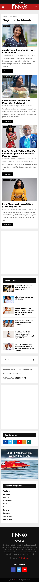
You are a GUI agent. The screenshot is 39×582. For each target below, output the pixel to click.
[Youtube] (24, 569)
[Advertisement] (19, 252)
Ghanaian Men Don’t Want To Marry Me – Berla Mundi (16, 102)
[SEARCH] (33, 360)
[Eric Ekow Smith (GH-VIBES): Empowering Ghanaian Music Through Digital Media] (8, 334)
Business (6, 513)
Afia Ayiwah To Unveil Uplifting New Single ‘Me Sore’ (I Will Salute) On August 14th (24, 311)
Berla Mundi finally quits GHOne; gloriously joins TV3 (17, 205)
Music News (7, 500)
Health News (7, 519)
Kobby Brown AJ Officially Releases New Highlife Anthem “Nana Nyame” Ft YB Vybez (24, 347)
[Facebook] (13, 569)
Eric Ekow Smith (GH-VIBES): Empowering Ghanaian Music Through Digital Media (24, 335)
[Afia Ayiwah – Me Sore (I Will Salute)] (8, 299)
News (5, 504)
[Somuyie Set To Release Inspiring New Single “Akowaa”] (8, 323)
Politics (6, 497)
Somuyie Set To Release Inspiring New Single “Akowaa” (24, 323)
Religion (6, 510)
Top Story (13, 127)
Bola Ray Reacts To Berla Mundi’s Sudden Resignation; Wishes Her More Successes (18, 153)
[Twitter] (19, 569)
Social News (7, 516)
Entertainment (7, 76)
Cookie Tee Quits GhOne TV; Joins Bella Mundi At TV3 (18, 51)
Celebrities (6, 26)
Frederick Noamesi (9, 158)
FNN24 (16, 580)
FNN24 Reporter (8, 55)
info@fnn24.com (23, 558)
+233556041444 (20, 378)
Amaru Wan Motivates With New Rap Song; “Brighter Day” (23, 288)
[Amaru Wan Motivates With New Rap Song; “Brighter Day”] (8, 288)
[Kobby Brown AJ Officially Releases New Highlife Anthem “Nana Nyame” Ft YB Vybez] (8, 346)
